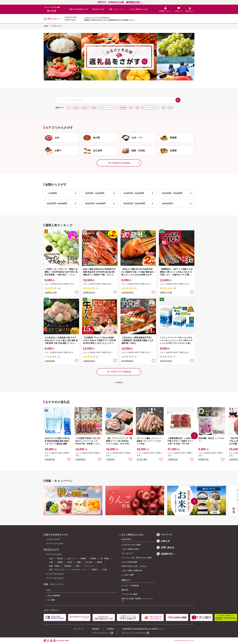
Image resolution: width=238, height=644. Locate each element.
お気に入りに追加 (69, 459)
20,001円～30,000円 (172, 193)
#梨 (163, 108)
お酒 (51, 562)
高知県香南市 (80, 459)
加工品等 (88, 562)
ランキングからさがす (54, 574)
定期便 (94, 570)
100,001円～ (168, 203)
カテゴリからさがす (54, 554)
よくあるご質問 (127, 575)
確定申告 (124, 590)
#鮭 (131, 108)
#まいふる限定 (73, 108)
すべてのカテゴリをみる (119, 163)
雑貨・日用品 (54, 566)
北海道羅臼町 (50, 459)
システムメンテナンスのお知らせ (97, 17)
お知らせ (165, 541)
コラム (48, 590)
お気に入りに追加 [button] (76, 292)
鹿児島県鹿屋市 (127, 361)
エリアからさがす (53, 539)
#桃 (137, 108)
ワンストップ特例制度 (130, 586)
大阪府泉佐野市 (127, 292)
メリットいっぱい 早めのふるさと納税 (136, 558)
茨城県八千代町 (166, 292)
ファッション (89, 566)
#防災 (170, 108)
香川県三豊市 (142, 459)
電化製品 (67, 566)
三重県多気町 (173, 459)
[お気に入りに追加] (76, 292)
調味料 (99, 562)
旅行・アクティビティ (58, 570)
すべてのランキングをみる (119, 372)
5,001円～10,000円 (94, 193)
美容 (77, 566)
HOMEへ (120, 382)
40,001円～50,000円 (95, 203)
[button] (194, 435)
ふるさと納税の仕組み (130, 549)
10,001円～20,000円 (134, 193)
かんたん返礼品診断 (129, 562)
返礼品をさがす (98, 9)
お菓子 (70, 562)
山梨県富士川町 (51, 292)
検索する (178, 100)
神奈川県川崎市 (166, 361)
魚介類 (60, 558)
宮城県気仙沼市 (89, 292)
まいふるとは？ (127, 553)
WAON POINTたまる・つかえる (133, 566)
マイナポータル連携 (129, 594)
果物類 (83, 558)
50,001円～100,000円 (134, 203)
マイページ (166, 534)
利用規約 (110, 629)
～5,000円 (52, 193)
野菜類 (93, 558)
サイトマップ (79, 629)
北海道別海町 (50, 361)
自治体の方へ (167, 554)
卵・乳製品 (105, 558)
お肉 (51, 558)
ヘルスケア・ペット (79, 570)
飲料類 (60, 562)
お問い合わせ (167, 547)
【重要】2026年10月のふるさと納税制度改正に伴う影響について (109, 20)
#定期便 (123, 108)
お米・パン (71, 558)
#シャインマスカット (150, 108)
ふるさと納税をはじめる (138, 9)
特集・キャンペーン (116, 9)
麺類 (79, 562)
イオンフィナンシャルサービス (133, 633)
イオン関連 (50, 600)
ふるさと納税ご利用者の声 (131, 571)
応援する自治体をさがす (78, 9)
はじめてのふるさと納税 (131, 545)
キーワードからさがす (54, 544)
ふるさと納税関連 (53, 596)
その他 (104, 570)
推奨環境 (95, 629)
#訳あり (85, 108)
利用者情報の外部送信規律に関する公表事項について (143, 629)
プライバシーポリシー (101, 633)
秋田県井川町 (203, 459)
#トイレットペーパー (108, 108)
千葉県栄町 (110, 459)
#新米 (94, 108)
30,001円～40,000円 (57, 203)
